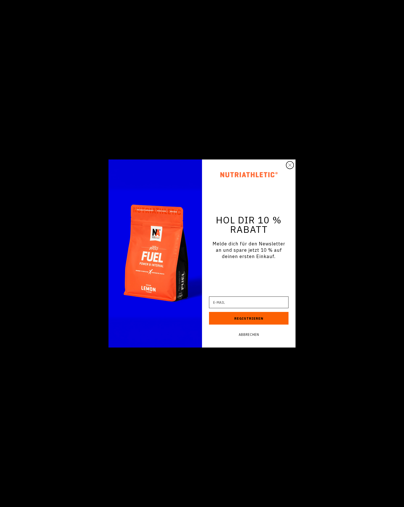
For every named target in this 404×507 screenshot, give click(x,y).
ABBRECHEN (249, 335)
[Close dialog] (290, 165)
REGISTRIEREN (248, 318)
